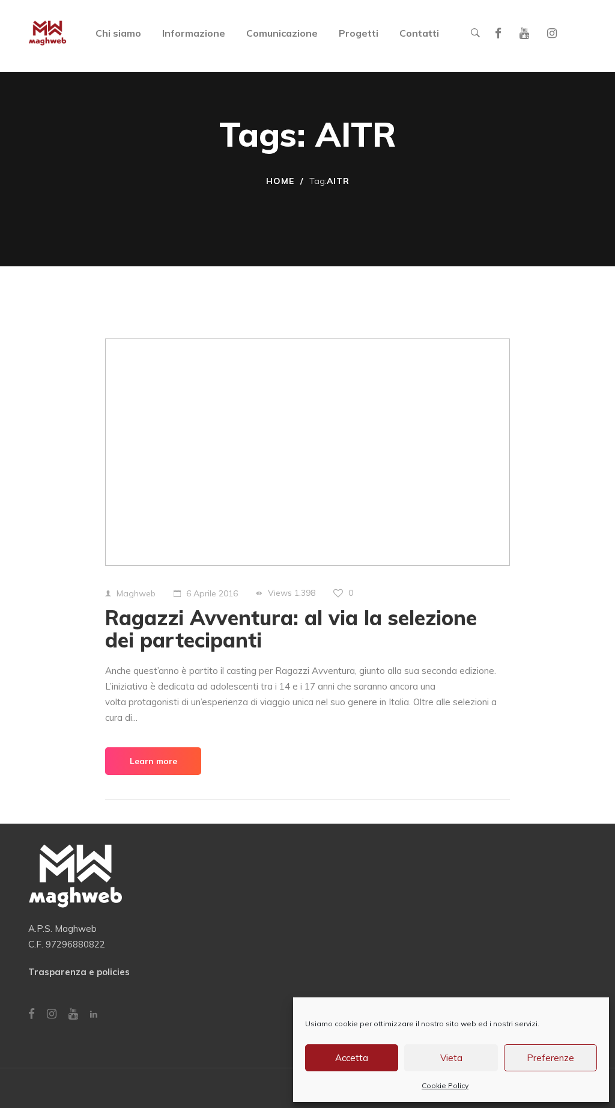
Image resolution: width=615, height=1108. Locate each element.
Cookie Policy (445, 1085)
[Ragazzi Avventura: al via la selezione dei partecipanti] (307, 451)
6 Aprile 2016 (212, 593)
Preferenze (550, 1058)
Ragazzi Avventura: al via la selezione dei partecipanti (291, 629)
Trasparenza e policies (79, 972)
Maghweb (136, 593)
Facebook (498, 33)
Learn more (153, 761)
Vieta (451, 1058)
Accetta (351, 1058)
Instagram (552, 33)
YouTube (524, 33)
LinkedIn (93, 1014)
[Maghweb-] (47, 33)
